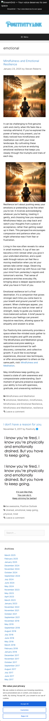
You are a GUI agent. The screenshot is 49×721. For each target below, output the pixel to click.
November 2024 (12, 569)
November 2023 (12, 590)
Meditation (22, 400)
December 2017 (12, 655)
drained (10, 510)
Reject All (24, 716)
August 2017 (10, 669)
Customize (24, 710)
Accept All (24, 704)
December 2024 (12, 565)
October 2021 (11, 614)
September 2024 (12, 576)
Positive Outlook (28, 506)
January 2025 (11, 562)
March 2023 (10, 600)
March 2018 (10, 645)
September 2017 (12, 666)
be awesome (12, 506)
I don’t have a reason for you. (22, 424)
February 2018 (11, 648)
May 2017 (9, 679)
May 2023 (9, 593)
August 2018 (10, 631)
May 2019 (9, 624)
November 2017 (12, 659)
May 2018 (9, 641)
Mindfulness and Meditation (20, 396)
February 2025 (11, 559)
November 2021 (12, 610)
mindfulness (36, 400)
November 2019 (12, 621)
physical (7, 514)
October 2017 (11, 662)
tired (15, 514)
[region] (24, 701)
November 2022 (12, 607)
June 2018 (9, 638)
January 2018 (11, 652)
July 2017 (9, 672)
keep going (32, 510)
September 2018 (12, 628)
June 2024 (9, 583)
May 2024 (9, 586)
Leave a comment (15, 411)
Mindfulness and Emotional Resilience (22, 404)
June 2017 (9, 676)
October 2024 (11, 572)
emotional (11, 400)
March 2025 (10, 555)
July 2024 (9, 579)
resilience (38, 408)
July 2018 (9, 635)
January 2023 (11, 603)
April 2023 (9, 596)
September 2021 (12, 617)
